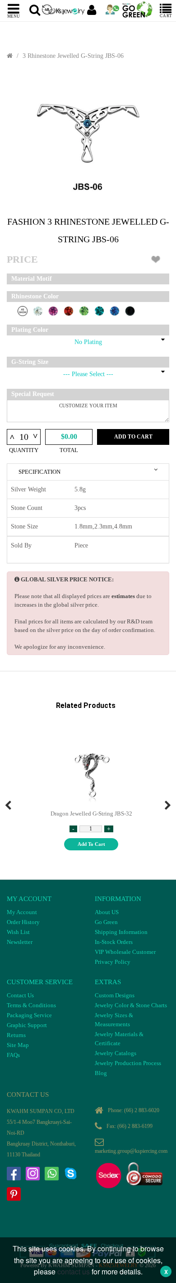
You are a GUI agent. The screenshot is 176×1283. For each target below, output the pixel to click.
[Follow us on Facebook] (13, 1173)
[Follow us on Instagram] (32, 1173)
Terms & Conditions (31, 1005)
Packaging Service (29, 1015)
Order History (23, 922)
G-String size (29, 361)
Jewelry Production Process (128, 1063)
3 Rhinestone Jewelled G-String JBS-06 (73, 55)
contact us (73, 1271)
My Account (22, 912)
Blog (101, 1073)
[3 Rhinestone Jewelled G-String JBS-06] (88, 138)
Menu (13, 16)
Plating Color (29, 329)
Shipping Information (121, 932)
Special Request (32, 394)
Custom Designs (114, 995)
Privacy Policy (112, 961)
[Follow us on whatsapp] (51, 1173)
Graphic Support (27, 1025)
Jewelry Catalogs (115, 1053)
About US (107, 912)
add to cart (91, 844)
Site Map (18, 1045)
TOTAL (69, 450)
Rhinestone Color (35, 296)
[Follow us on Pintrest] (13, 1194)
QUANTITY (23, 450)
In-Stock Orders (114, 942)
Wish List (18, 932)
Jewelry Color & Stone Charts (131, 1005)
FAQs (13, 1055)
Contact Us (20, 995)
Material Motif (31, 278)
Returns (16, 1035)
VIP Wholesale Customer (125, 951)
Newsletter (19, 942)
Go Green (106, 922)
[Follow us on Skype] (70, 1173)
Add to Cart (133, 437)
